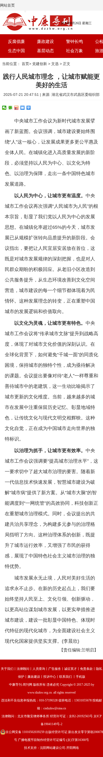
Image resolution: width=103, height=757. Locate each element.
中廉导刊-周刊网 (20, 684)
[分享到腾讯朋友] (10, 108)
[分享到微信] (4, 108)
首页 (25, 64)
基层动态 (45, 50)
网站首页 (7, 5)
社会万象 (74, 50)
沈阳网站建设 (49, 748)
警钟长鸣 (74, 41)
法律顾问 (23, 669)
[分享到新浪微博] (16, 108)
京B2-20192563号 (81, 716)
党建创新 (39, 64)
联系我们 (65, 677)
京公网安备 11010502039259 (25, 732)
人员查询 (38, 669)
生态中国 (16, 50)
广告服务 (54, 669)
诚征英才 (70, 669)
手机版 (80, 677)
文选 (55, 64)
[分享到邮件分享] (22, 108)
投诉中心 (49, 677)
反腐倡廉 (16, 41)
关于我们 (7, 669)
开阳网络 (72, 748)
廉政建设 (45, 41)
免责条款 (86, 669)
